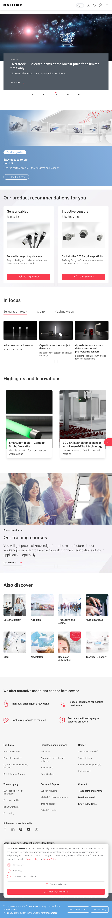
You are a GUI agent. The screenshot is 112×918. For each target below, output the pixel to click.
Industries (45, 751)
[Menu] (107, 5)
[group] (20, 341)
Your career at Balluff (88, 751)
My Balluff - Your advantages (54, 797)
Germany (101, 909)
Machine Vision (64, 311)
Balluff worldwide (12, 807)
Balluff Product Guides (14, 774)
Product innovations (13, 758)
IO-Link (40, 311)
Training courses (49, 804)
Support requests (49, 791)
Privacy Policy (49, 859)
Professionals (84, 771)
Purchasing (9, 813)
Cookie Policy (32, 859)
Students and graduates (89, 764)
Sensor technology (15, 311)
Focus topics (47, 767)
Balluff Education (49, 810)
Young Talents (85, 758)
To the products (31, 276)
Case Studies (47, 774)
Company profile (11, 800)
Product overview (12, 751)
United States (80, 909)
